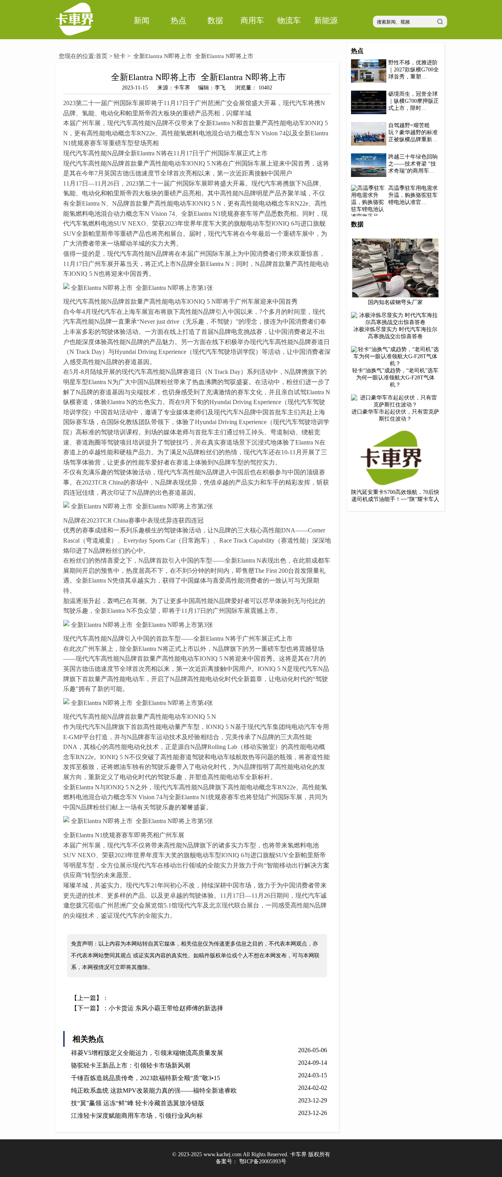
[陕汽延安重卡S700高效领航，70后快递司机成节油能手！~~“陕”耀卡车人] (395, 485)
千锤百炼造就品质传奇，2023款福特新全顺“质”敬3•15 (145, 1078)
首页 (101, 56)
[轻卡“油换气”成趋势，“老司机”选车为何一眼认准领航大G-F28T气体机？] (395, 363)
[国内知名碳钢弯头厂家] (395, 296)
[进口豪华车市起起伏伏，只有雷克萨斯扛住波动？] (395, 405)
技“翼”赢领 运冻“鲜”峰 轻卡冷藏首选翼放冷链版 (137, 1103)
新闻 (141, 20)
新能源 (326, 20)
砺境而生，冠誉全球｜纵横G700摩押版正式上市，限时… (413, 101)
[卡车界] (74, 37)
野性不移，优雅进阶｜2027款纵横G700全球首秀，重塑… (413, 70)
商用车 (252, 20)
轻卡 (120, 56)
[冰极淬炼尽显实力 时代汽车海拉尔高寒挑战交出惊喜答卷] (395, 322)
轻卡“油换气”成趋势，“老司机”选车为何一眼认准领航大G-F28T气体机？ (395, 378)
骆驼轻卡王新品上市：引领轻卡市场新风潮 (130, 1065)
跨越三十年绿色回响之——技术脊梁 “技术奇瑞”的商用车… (413, 164)
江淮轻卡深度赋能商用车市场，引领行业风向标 (137, 1115)
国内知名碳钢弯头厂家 (395, 302)
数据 (215, 20)
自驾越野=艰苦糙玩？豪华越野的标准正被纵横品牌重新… (413, 132)
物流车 (289, 20)
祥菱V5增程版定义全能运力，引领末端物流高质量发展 (147, 1052)
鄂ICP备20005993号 (262, 1161)
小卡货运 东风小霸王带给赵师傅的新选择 (166, 1008)
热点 (178, 20)
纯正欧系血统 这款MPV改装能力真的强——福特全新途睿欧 (154, 1090)
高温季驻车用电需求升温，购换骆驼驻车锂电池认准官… (413, 195)
